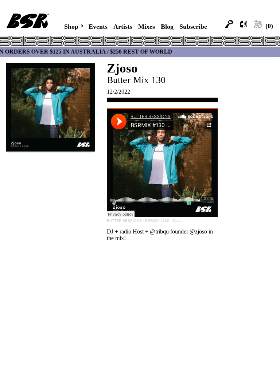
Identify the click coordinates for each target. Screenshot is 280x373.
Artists (122, 26)
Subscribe (195, 26)
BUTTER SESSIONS (124, 222)
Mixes (147, 26)
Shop (68, 26)
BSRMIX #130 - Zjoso (163, 222)
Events (96, 26)
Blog (168, 26)
